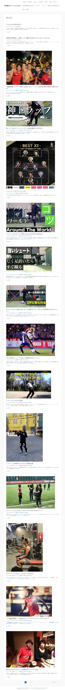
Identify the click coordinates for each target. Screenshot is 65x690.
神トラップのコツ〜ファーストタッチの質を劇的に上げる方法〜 (24, 128)
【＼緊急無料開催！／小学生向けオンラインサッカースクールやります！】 (27, 618)
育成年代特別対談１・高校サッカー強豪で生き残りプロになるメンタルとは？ (28, 38)
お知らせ (55, 1)
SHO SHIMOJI (40, 1)
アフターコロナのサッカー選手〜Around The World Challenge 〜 (25, 234)
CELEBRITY (30, 1)
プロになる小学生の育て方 (13, 24)
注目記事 (20, 90)
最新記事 (16, 90)
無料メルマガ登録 (26, 9)
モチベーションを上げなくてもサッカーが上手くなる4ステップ (24, 510)
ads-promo (25, 1)
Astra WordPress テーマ (43, 688)
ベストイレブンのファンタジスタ (16, 191)
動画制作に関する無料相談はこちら (54, 5)
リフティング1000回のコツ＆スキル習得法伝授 (19, 463)
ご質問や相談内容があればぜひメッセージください (31, 5)
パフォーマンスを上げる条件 (14, 400)
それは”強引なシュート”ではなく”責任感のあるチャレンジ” (23, 358)
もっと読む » (8, 31)
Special (46, 1)
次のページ (54, 682)
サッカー (13, 26)
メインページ (44, 5)
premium (35, 1)
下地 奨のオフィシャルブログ (12, 5)
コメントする (8, 26)
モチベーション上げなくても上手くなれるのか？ (20, 573)
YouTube (50, 1)
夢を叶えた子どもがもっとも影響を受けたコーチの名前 (22, 669)
